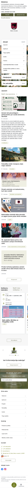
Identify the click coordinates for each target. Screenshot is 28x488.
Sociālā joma (4, 142)
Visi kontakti (8, 460)
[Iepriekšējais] (3, 350)
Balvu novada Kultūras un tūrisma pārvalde (16, 246)
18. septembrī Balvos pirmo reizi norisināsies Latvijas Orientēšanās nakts (12, 241)
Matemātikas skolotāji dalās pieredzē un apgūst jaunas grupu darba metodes (13, 215)
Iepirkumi (4, 400)
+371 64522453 (7, 446)
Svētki (4, 324)
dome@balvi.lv (6, 451)
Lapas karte (4, 433)
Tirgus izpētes (5, 416)
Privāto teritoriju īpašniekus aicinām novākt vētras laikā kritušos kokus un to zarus (13, 268)
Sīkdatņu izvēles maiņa (7, 437)
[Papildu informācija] (8, 456)
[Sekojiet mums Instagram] (5, 469)
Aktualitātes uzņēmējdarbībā (15, 194)
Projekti (3, 404)
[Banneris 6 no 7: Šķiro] (14, 350)
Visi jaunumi (14, 279)
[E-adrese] (4, 456)
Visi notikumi (14, 340)
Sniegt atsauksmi (14, 365)
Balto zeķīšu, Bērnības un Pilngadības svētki (10, 321)
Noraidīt (7, 14)
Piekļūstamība (5, 429)
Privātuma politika (6, 425)
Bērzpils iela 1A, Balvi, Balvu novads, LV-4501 (14, 453)
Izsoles (3, 412)
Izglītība (9, 219)
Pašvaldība (12, 169)
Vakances (4, 395)
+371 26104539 (7, 448)
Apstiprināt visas (21, 14)
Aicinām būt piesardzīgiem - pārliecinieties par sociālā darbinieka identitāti (12, 114)
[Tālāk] (25, 350)
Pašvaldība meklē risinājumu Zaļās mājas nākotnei (12, 165)
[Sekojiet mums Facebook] (2, 469)
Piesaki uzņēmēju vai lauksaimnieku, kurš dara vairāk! (13, 190)
